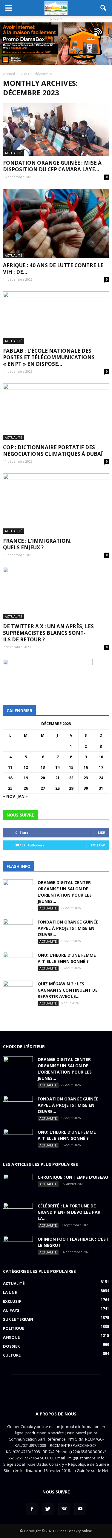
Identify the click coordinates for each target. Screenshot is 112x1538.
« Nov (9, 796)
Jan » (23, 796)
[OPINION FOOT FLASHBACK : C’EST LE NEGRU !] (18, 1246)
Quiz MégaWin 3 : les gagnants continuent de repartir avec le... (68, 990)
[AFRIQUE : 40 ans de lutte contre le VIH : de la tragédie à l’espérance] (56, 223)
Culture (12, 1355)
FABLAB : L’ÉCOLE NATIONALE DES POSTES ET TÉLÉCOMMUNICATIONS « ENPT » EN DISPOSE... (49, 357)
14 (57, 767)
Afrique (11, 1337)
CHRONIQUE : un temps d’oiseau (73, 1177)
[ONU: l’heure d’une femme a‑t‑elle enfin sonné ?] (18, 962)
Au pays (11, 1310)
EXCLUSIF (12, 1301)
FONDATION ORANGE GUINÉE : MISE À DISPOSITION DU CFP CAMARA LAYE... (52, 166)
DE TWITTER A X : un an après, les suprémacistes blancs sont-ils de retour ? (48, 633)
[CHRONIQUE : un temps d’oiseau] (18, 1184)
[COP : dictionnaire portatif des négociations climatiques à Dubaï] (56, 411)
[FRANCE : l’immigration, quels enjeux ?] (56, 503)
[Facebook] (32, 1509)
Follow (98, 845)
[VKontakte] (64, 1509)
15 (71, 767)
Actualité (13, 153)
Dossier (11, 1346)
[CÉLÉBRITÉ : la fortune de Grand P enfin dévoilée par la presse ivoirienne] (18, 1213)
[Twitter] (48, 1509)
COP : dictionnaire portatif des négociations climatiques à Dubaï (53, 450)
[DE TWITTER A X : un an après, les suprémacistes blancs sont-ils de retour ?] (56, 593)
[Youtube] (80, 1509)
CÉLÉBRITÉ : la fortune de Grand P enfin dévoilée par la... (69, 1212)
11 (10, 767)
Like (101, 832)
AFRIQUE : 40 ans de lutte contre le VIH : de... (53, 268)
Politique (13, 1328)
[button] (103, 8)
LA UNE (10, 1292)
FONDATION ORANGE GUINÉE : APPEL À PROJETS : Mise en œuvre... (69, 928)
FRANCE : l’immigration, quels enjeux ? (37, 544)
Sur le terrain (18, 1319)
